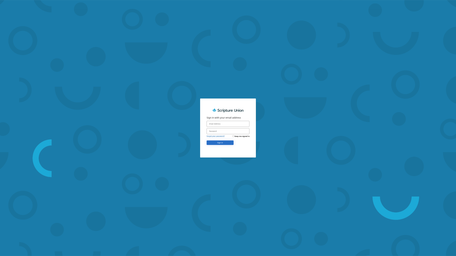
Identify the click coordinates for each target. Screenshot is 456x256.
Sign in (220, 143)
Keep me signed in (242, 136)
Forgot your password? (216, 136)
